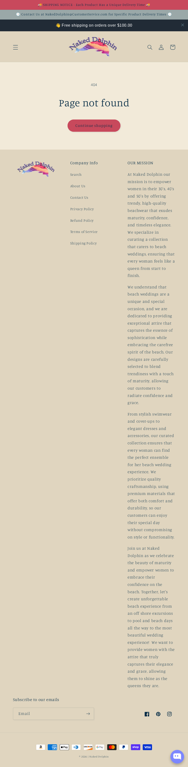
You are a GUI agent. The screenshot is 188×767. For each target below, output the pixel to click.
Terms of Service (84, 232)
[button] (15, 47)
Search (76, 174)
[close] (182, 25)
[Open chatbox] (177, 757)
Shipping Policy (83, 243)
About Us (77, 186)
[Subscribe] (88, 714)
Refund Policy (82, 220)
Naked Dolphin (99, 756)
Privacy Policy (82, 209)
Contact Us (79, 197)
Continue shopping (94, 125)
